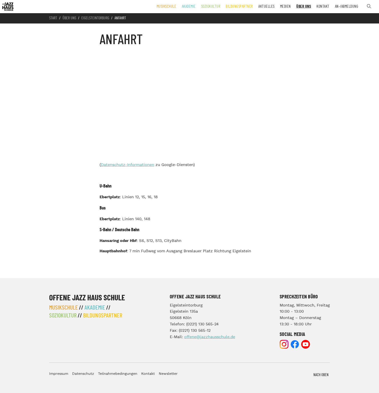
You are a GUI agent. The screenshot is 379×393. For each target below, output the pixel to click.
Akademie (189, 7)
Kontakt (322, 7)
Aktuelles (266, 7)
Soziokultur (210, 7)
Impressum (58, 373)
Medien (285, 7)
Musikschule (166, 7)
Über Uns (303, 7)
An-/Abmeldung (346, 7)
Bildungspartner (239, 7)
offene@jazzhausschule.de (209, 336)
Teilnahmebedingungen (117, 373)
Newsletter (168, 373)
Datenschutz (83, 373)
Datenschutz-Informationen (127, 164)
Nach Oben (321, 375)
